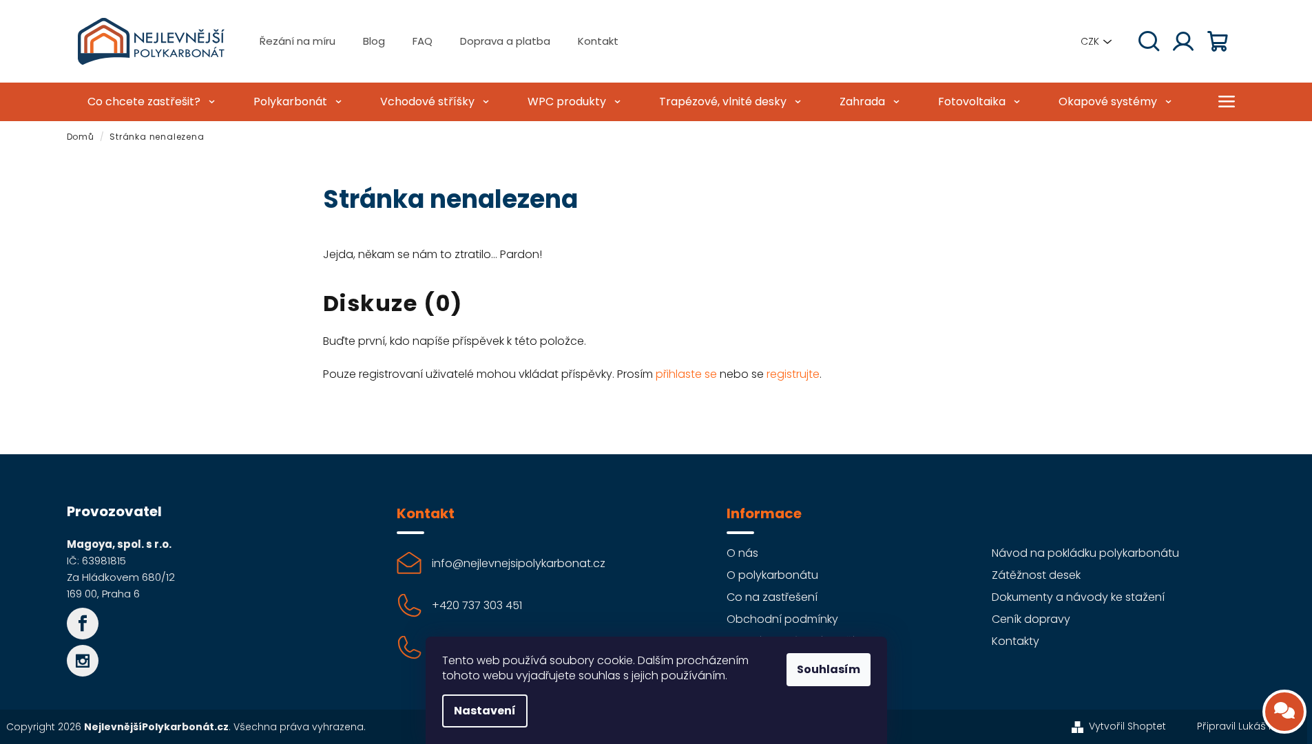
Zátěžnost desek (1036, 575)
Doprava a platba (505, 41)
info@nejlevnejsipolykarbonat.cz (518, 563)
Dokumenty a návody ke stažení (1078, 597)
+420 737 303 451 (477, 605)
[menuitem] (149, 102)
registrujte (793, 374)
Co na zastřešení (772, 597)
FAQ (423, 41)
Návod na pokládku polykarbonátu (1085, 553)
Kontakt (598, 41)
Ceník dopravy (1031, 619)
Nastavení (485, 711)
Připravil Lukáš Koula (1246, 726)
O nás (742, 553)
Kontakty (1015, 641)
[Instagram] (82, 661)
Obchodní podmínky (782, 619)
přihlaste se (686, 374)
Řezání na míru (297, 41)
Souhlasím (828, 669)
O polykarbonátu (772, 575)
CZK (1090, 41)
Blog (374, 41)
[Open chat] (1284, 712)
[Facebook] (82, 623)
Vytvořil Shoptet (1127, 726)
